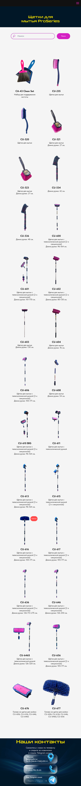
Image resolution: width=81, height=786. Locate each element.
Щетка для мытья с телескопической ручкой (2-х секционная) (24, 555)
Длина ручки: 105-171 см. (24, 560)
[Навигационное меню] (77, 3)
